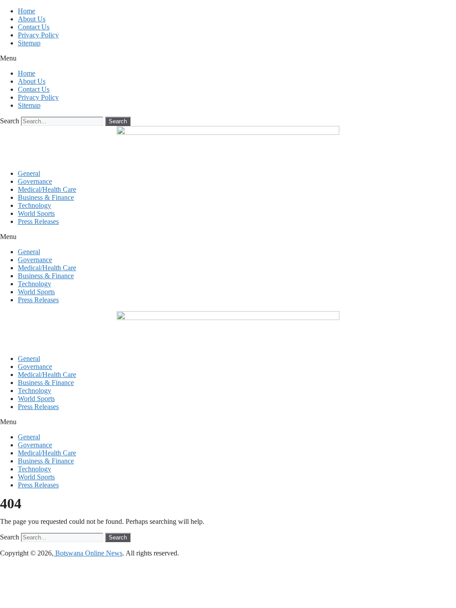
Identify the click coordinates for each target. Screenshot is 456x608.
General (29, 173)
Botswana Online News (87, 553)
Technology (34, 205)
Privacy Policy (38, 35)
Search (9, 121)
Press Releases (38, 221)
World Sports (36, 213)
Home (26, 11)
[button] (228, 58)
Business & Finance (46, 197)
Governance (35, 181)
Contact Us (33, 27)
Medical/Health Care (47, 189)
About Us (31, 19)
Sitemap (29, 43)
